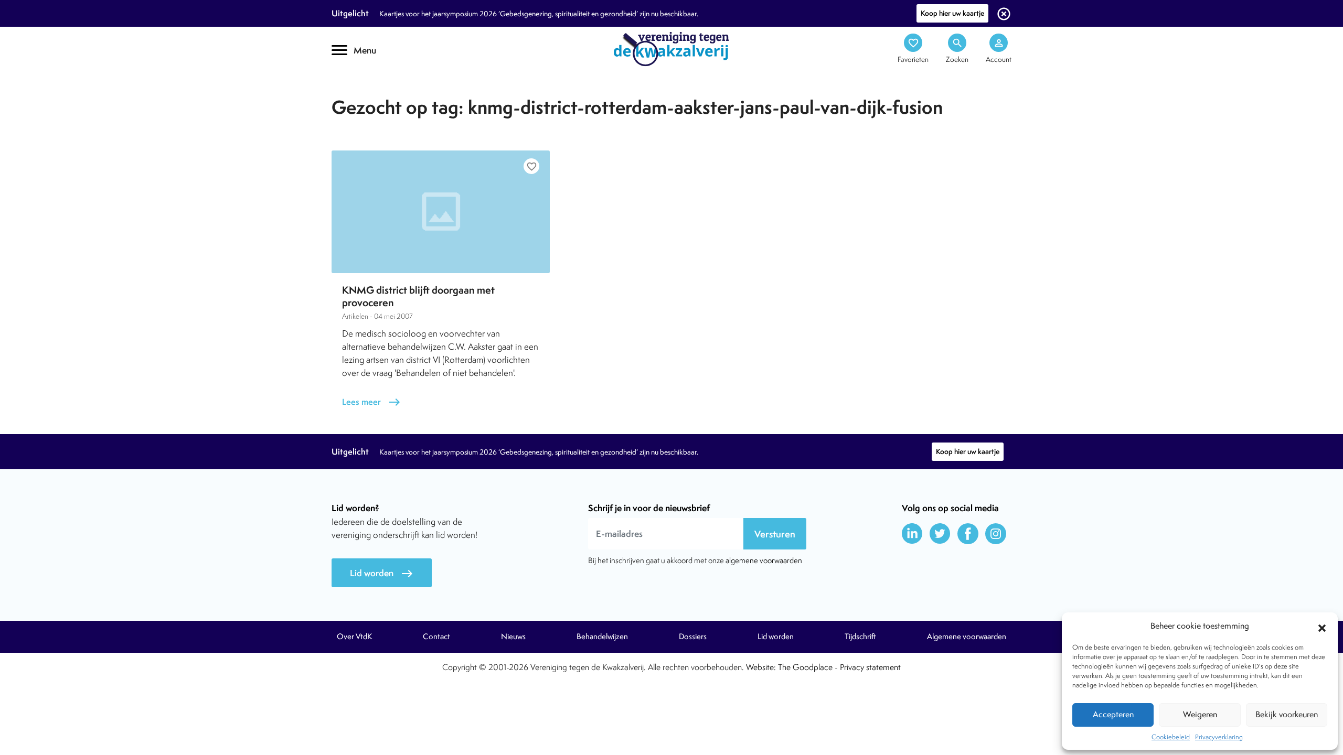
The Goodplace (805, 667)
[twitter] (940, 533)
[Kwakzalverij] (671, 48)
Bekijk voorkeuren (1286, 714)
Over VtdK (354, 636)
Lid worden (381, 573)
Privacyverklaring (1219, 736)
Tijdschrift (367, 92)
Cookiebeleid (1171, 736)
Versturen (774, 534)
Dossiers (693, 636)
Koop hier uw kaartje (952, 13)
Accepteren (1113, 714)
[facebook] (967, 533)
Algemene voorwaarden (966, 636)
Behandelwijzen (602, 636)
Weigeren (1200, 714)
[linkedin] (912, 533)
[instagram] (995, 533)
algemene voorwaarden (764, 560)
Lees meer (371, 402)
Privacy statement (870, 667)
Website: (761, 667)
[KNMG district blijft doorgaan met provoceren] (441, 211)
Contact (436, 636)
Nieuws (513, 636)
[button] (1322, 626)
